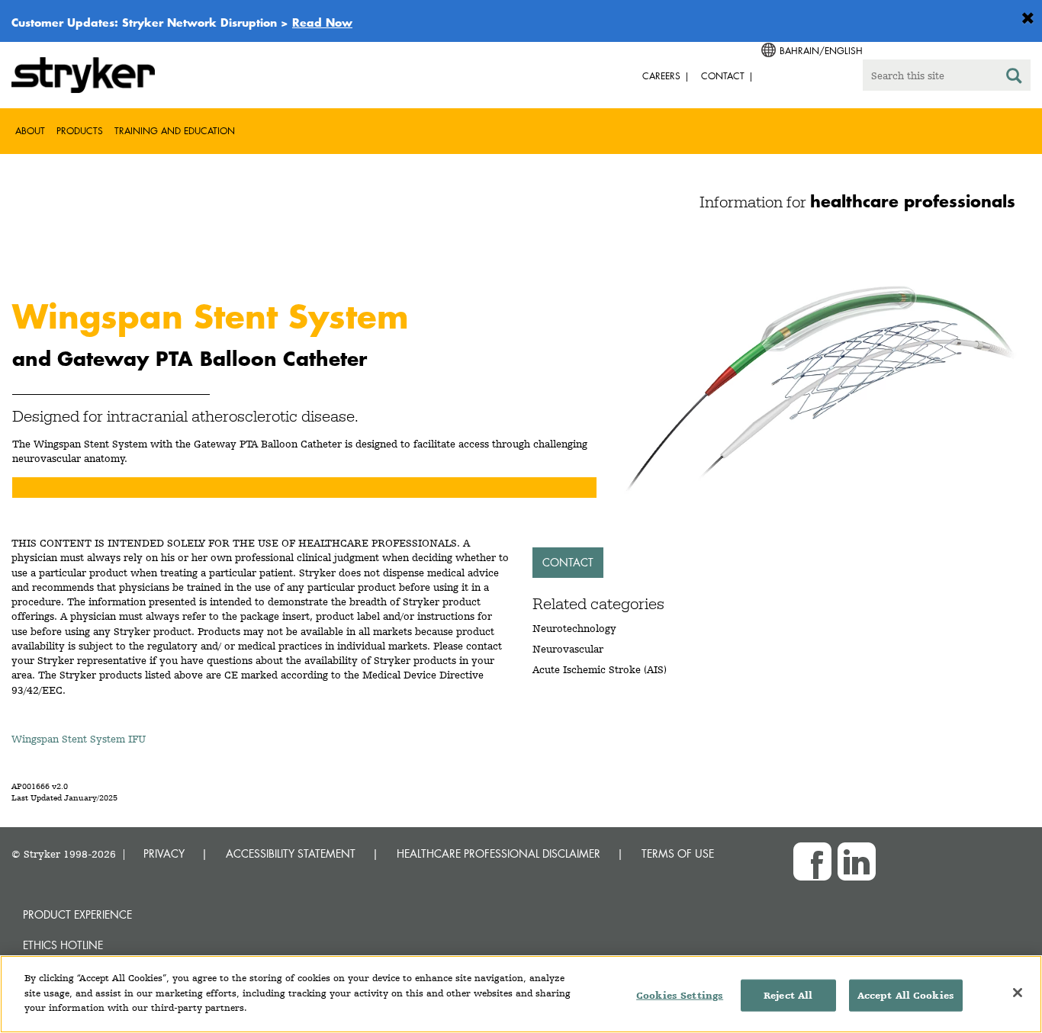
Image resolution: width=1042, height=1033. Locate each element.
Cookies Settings (679, 995)
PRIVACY (164, 853)
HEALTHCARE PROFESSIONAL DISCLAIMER (498, 853)
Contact (567, 562)
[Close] (1017, 992)
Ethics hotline (63, 945)
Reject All (788, 995)
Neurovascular (567, 649)
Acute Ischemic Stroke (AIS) (599, 669)
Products (79, 130)
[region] (521, 994)
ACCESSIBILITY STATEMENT (290, 853)
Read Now (322, 22)
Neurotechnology (574, 628)
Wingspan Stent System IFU (78, 739)
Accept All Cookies (905, 995)
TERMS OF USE (678, 853)
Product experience (77, 914)
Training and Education (174, 130)
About (30, 130)
